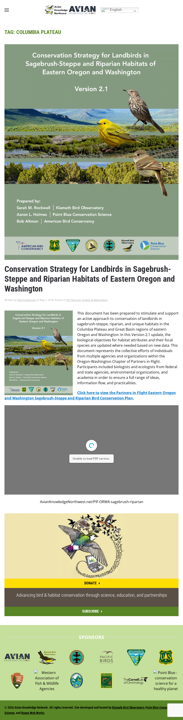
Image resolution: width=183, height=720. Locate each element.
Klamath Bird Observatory (128, 707)
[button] (6, 10)
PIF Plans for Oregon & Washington (87, 300)
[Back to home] (70, 10)
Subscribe (90, 611)
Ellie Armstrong (26, 300)
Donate (90, 583)
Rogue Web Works (32, 713)
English (115, 10)
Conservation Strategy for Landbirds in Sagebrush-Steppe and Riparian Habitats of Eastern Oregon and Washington (89, 279)
